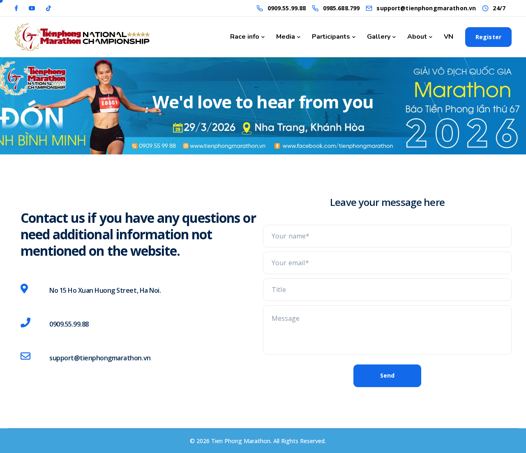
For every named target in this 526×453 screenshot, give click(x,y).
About (417, 36)
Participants (331, 36)
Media (285, 36)
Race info (244, 36)
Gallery (378, 36)
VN (448, 36)
